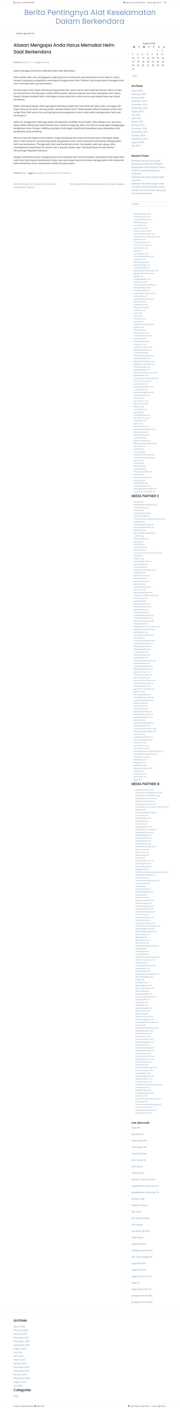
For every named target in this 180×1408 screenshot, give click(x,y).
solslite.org (139, 980)
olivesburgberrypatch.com (145, 931)
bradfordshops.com (141, 426)
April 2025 (136, 118)
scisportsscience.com (143, 1107)
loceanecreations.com (144, 1039)
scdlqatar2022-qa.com (142, 513)
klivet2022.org (138, 544)
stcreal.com (138, 316)
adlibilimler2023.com (141, 435)
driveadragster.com (143, 818)
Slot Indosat (137, 1134)
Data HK (136, 1127)
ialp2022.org (138, 541)
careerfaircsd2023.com (142, 477)
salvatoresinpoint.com (142, 381)
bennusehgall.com (140, 564)
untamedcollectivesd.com (145, 965)
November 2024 (139, 131)
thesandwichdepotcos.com (144, 361)
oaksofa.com (138, 771)
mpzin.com (137, 313)
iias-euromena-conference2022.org (147, 553)
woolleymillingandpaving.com (147, 946)
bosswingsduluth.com (142, 694)
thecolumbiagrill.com (141, 516)
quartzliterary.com (140, 657)
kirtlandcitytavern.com (144, 1031)
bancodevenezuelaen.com (144, 233)
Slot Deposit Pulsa (141, 1218)
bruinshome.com (142, 914)
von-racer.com (139, 638)
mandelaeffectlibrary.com (143, 256)
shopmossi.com (141, 963)
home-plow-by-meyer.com (145, 829)
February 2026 (139, 94)
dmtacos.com (140, 810)
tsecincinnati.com (140, 567)
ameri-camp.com (140, 338)
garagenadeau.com (141, 369)
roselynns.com (139, 259)
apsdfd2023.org (139, 469)
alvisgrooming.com (140, 708)
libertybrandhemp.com (144, 1050)
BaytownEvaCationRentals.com (145, 270)
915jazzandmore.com (142, 686)
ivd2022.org (138, 555)
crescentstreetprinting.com (146, 812)
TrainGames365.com (141, 267)
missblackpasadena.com (145, 875)
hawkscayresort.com (141, 575)
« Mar (134, 75)
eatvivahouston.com (143, 838)
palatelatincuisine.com (144, 832)
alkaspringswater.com (142, 646)
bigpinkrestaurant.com (142, 350)
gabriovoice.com (142, 852)
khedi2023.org (139, 521)
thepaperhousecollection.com (147, 974)
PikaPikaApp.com (140, 282)
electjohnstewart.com (144, 1079)
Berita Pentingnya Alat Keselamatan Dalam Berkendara (90, 16)
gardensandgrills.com (144, 1008)
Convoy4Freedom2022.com (144, 457)
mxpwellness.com (142, 968)
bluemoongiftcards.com (144, 1019)
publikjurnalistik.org (143, 1090)
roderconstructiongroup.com (144, 570)
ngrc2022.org (138, 412)
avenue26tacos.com (143, 866)
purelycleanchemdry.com (143, 299)
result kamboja (139, 1153)
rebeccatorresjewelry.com (143, 324)
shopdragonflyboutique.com (144, 731)
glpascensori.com (142, 940)
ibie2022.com (138, 449)
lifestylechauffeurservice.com (145, 372)
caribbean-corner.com (144, 1016)
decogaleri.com (139, 584)
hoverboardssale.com (142, 245)
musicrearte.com (140, 742)
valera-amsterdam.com (144, 1048)
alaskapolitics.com (140, 248)
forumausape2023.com (142, 471)
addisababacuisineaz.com (146, 1110)
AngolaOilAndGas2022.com (144, 454)
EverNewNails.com (140, 375)
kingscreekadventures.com (144, 293)
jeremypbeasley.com (141, 358)
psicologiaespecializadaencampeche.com (152, 807)
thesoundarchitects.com (145, 988)
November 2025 (139, 104)
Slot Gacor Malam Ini (142, 1256)
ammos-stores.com (143, 1036)
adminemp (44, 62)
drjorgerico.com (139, 330)
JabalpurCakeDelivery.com (144, 273)
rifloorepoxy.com (142, 943)
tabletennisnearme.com (143, 768)
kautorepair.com (140, 601)
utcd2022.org (138, 536)
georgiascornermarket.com (144, 629)
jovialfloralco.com (140, 384)
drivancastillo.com (142, 999)
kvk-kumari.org (141, 1101)
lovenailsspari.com (141, 652)
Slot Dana (136, 1211)
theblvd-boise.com (140, 403)
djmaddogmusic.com (143, 985)
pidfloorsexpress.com (142, 231)
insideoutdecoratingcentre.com (145, 378)
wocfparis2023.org (140, 507)
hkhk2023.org (138, 463)
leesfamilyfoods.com (141, 415)
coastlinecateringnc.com (145, 801)
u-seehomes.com (140, 389)
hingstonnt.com (139, 239)
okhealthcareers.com (141, 214)
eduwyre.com (138, 398)
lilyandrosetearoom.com (145, 929)
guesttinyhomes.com (143, 827)
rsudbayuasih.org (142, 1087)
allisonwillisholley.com (144, 977)
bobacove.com (139, 720)
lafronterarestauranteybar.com (148, 926)
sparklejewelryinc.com (144, 909)
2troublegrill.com (142, 951)
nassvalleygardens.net (144, 1076)
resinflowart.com (142, 855)
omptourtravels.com (143, 1082)
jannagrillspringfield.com (143, 666)
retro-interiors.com (140, 401)
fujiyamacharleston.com (143, 669)
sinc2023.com (138, 510)
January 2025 (138, 125)
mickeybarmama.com (141, 725)
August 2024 (138, 142)
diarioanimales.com (141, 581)
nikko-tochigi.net (142, 1014)
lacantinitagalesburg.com (143, 615)
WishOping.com (139, 301)
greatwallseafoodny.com (145, 846)
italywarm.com (141, 1096)
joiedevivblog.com (142, 1045)
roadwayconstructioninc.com (144, 728)
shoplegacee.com (140, 304)
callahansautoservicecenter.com (146, 626)
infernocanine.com (142, 971)
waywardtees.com (140, 228)
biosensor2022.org (140, 538)
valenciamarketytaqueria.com (147, 880)
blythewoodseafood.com (143, 714)
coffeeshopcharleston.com (144, 640)
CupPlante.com (139, 310)
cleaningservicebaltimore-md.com (148, 793)
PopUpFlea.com (139, 318)
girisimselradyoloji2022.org (144, 533)
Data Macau (137, 1237)
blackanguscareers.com (145, 1059)
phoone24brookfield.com (143, 723)
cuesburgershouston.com (145, 804)
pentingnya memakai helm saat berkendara (52, 173)
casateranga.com (142, 954)
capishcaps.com (139, 776)
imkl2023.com (138, 474)
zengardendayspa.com (144, 906)
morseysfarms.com (141, 745)
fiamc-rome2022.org (141, 677)
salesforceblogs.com (141, 265)
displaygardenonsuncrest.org (145, 754)
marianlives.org (139, 225)
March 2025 (137, 121)
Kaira (31, 1406)
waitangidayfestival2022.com (145, 488)
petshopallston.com (143, 863)
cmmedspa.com (141, 1002)
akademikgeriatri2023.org (143, 524)
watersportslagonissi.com (143, 392)
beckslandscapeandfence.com (147, 795)
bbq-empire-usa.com (141, 757)
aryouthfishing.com (143, 889)
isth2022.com (138, 502)
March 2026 (137, 90)
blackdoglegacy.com (143, 835)
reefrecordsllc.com (142, 883)
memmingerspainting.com (143, 355)
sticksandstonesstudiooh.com (147, 957)
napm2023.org (139, 466)
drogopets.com (139, 762)
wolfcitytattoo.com (142, 920)
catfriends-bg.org (140, 222)
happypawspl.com (140, 623)
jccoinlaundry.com (140, 598)
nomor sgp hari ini (154, 2)
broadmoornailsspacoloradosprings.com (151, 872)
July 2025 (136, 114)
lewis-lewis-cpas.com (141, 418)
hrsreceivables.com (141, 341)
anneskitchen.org (142, 878)
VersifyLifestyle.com (141, 290)
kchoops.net (140, 1025)
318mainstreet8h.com (142, 649)
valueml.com (138, 321)
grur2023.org (138, 460)
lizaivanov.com (141, 824)
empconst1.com (139, 344)
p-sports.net (140, 858)
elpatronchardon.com (142, 672)
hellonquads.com (140, 578)
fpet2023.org (138, 406)
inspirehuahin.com (140, 352)
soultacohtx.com (140, 774)
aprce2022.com (139, 446)
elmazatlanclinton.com (142, 606)
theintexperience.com (142, 216)
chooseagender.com (141, 242)
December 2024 (139, 128)
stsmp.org (137, 250)
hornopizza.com (141, 815)
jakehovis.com (139, 691)
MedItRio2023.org (140, 483)
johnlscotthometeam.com (143, 386)
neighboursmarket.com (144, 1056)
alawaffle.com (141, 886)
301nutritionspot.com (143, 1033)
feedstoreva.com (140, 759)
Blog (24, 173)
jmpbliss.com (138, 327)
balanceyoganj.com (141, 262)
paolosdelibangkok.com (143, 717)
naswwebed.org (139, 437)
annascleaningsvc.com (144, 917)
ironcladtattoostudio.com (145, 912)
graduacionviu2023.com (144, 900)
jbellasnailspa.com (140, 703)
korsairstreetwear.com (144, 861)
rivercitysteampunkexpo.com (147, 1022)
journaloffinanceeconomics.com (148, 1099)
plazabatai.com (139, 572)
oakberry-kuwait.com (141, 655)
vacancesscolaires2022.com (144, 491)
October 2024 (138, 135)
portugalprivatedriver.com (143, 635)
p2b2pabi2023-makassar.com (145, 504)
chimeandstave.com (143, 844)
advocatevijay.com (140, 432)
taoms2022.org (139, 550)
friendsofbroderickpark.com (144, 660)
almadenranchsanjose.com (144, 429)
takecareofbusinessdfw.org (144, 284)
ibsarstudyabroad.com (142, 561)
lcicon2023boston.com (142, 486)
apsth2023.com (139, 480)
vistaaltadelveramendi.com (146, 798)
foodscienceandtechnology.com (148, 1104)
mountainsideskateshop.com (147, 1028)
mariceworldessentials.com (144, 680)
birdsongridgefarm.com (144, 1042)
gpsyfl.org (137, 779)
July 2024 (136, 145)
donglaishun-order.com (142, 674)
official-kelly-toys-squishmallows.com (148, 751)
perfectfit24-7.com (140, 632)
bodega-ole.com (141, 1065)
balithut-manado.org (141, 440)
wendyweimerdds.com (142, 335)
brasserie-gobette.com (142, 740)
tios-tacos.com (141, 895)
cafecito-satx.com (142, 897)
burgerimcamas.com (143, 1113)
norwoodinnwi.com (143, 1053)
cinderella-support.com (142, 347)
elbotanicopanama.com (142, 592)
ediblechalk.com (139, 765)
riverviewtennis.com (141, 748)
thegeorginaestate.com (142, 711)
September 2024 (140, 138)
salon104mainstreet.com (143, 643)
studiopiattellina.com (141, 663)
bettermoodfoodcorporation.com (146, 236)
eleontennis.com (140, 420)
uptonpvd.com (141, 948)
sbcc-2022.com (139, 452)
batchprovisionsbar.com (143, 737)
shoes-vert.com (139, 589)
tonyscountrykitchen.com (143, 700)
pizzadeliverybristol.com (143, 618)
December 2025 (139, 101)
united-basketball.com (144, 892)
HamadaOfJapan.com (142, 287)
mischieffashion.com (141, 395)
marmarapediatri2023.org (143, 527)
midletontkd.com (142, 1005)
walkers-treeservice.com (145, 960)
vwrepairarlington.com (144, 790)
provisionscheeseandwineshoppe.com (149, 519)
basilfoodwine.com (143, 1011)
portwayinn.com (141, 982)
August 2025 (138, 111)
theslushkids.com (142, 934)
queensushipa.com (141, 333)
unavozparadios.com (141, 587)
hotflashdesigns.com (141, 367)
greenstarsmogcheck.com (143, 621)
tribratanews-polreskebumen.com (149, 1084)
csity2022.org (138, 558)
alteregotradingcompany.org (144, 443)
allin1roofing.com (142, 991)
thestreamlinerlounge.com (146, 1067)
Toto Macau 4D (139, 1147)
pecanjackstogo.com (143, 903)
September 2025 (140, 107)
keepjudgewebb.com (143, 994)
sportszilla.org (139, 734)
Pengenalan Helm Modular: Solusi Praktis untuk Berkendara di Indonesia (148, 170)
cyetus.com (137, 423)
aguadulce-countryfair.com (144, 689)
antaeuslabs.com (140, 296)
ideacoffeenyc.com (141, 609)
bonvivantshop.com (141, 307)
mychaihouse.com (140, 706)
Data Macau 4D (139, 1140)
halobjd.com (138, 276)
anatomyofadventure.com (145, 997)
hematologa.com (142, 821)
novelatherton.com (143, 1073)
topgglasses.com (142, 869)
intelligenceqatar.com (142, 279)
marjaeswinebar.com (141, 604)
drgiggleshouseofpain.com (144, 364)
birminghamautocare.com (143, 697)
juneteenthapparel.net (144, 1093)
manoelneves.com (140, 253)
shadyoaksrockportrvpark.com (145, 595)
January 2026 (138, 97)
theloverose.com (142, 849)
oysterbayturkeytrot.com (145, 923)
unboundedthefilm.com (142, 219)
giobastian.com (141, 937)
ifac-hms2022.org (140, 547)
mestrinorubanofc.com (144, 1070)
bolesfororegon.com (143, 1062)
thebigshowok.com (142, 841)
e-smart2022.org (139, 409)
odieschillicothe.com (141, 612)
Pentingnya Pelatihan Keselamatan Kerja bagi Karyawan (97, 184)
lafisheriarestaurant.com (143, 683)
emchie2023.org (139, 530)
